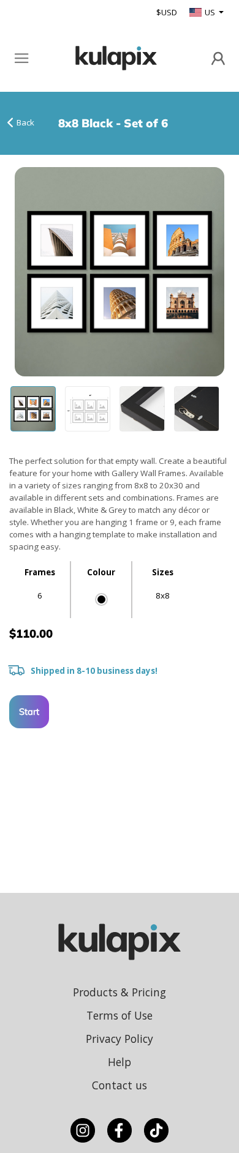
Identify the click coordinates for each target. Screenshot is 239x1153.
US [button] (211, 12)
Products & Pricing (119, 992)
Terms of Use (119, 1015)
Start (29, 711)
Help (119, 1061)
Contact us (119, 1085)
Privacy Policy (119, 1038)
